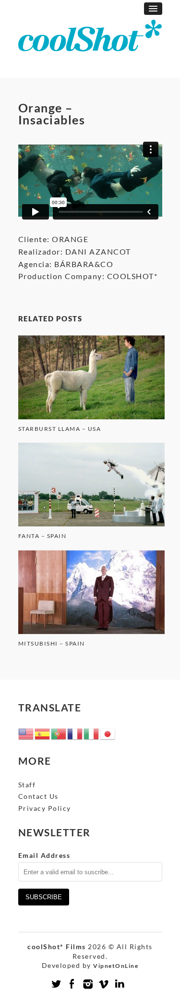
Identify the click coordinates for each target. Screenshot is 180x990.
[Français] (75, 733)
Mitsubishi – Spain (51, 643)
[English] (26, 733)
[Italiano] (92, 733)
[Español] (43, 733)
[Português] (59, 733)
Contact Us (38, 796)
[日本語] (108, 733)
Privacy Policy (44, 808)
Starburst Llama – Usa (59, 428)
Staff (27, 785)
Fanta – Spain (42, 535)
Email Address (44, 855)
